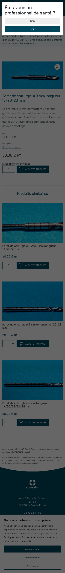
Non (32, 20)
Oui (32, 28)
